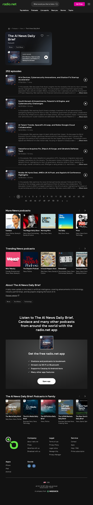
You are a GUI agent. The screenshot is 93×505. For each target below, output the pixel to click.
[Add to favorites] (42, 35)
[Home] (9, 28)
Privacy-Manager (55, 455)
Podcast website (11, 295)
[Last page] (67, 201)
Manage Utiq (53, 451)
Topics (71, 10)
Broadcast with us (33, 451)
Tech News (19, 47)
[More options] (48, 35)
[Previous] (79, 210)
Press (29, 445)
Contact (73, 441)
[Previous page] (14, 197)
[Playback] (46, 57)
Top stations (24, 10)
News (11, 47)
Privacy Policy (54, 445)
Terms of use (53, 441)
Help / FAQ (74, 448)
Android (8, 472)
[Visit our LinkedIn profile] (29, 466)
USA (48, 482)
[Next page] (62, 201)
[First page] (10, 197)
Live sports (45, 10)
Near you (54, 10)
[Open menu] (89, 4)
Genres (63, 10)
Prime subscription (77, 451)
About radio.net (32, 441)
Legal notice (53, 448)
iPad (7, 468)
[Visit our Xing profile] (34, 466)
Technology (28, 301)
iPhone (8, 465)
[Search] (56, 4)
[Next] (85, 210)
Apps (73, 445)
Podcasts (34, 10)
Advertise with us (33, 448)
